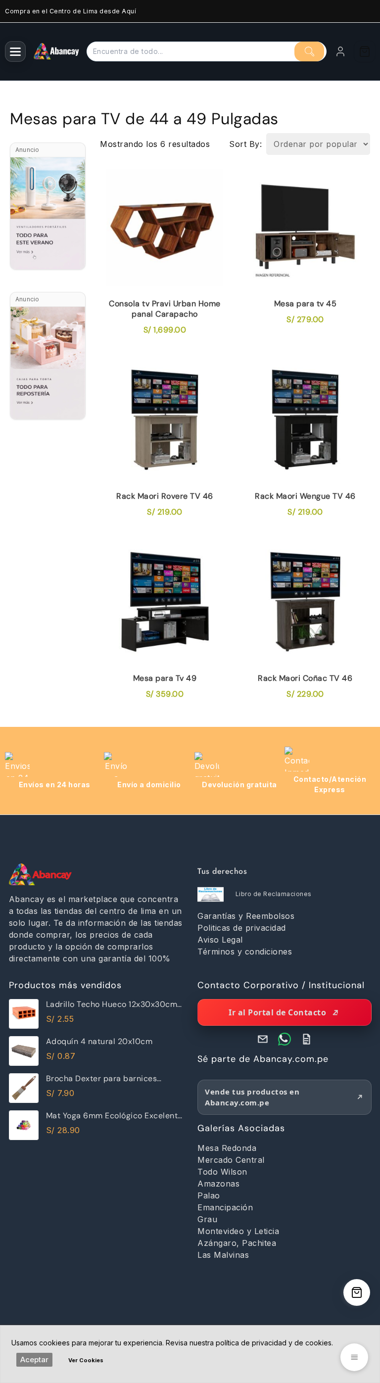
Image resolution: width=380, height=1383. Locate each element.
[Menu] (15, 51)
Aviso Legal (220, 940)
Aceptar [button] (34, 1359)
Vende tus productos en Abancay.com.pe (252, 1097)
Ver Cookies (85, 1360)
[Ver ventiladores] (47, 213)
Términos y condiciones (244, 951)
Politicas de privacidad (241, 928)
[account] (340, 51)
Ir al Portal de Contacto (277, 1012)
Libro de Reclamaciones (274, 894)
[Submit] (309, 51)
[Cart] (365, 51)
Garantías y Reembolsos (245, 916)
